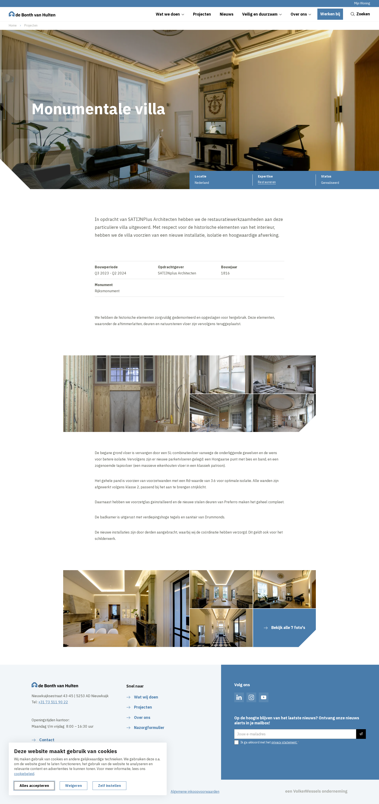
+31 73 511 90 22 (53, 702)
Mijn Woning (362, 3)
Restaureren (267, 182)
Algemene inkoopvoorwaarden (195, 791)
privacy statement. (284, 742)
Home (13, 25)
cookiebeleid (24, 774)
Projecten (31, 25)
